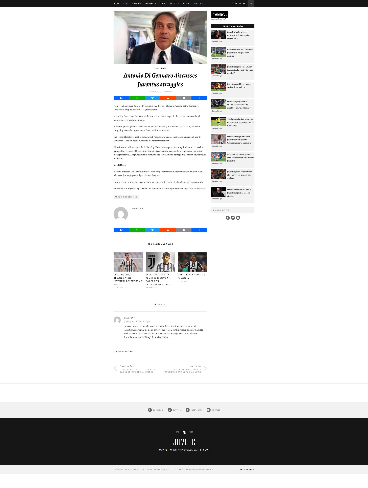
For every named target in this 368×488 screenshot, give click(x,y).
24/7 (224, 19)
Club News (160, 68)
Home (116, 3)
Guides (187, 3)
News (126, 3)
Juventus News (216, 19)
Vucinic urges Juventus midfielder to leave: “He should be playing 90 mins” (238, 104)
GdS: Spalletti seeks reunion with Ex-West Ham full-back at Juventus (240, 157)
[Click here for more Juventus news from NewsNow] (219, 14)
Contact (198, 3)
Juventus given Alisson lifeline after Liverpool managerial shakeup (240, 174)
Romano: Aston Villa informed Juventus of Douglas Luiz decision (240, 52)
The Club (175, 3)
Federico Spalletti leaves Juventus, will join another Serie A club (238, 35)
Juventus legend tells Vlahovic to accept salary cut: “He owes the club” (240, 69)
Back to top (246, 469)
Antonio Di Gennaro (126, 197)
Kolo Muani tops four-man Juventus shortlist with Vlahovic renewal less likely (239, 139)
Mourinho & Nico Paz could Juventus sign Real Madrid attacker (239, 192)
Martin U (138, 208)
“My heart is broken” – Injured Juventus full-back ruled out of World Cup (240, 122)
